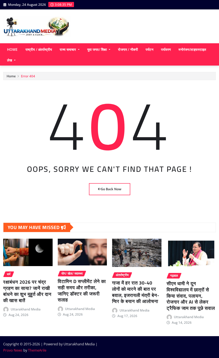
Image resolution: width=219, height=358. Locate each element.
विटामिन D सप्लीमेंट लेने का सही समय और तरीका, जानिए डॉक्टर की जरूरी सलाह (82, 290)
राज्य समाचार (68, 49)
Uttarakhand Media (26, 309)
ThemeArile (37, 350)
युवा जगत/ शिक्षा (97, 49)
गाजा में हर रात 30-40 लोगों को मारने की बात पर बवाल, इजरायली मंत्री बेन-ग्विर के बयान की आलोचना (135, 292)
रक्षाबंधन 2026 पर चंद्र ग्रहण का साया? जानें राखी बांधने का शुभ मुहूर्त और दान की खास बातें (27, 291)
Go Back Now (111, 189)
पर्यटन (149, 49)
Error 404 (28, 76)
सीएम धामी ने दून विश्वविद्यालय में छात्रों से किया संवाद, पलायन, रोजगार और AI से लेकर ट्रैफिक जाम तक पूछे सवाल (191, 295)
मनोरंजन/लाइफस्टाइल (192, 49)
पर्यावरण (166, 49)
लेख (10, 60)
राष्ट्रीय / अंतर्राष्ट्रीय (38, 49)
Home (12, 49)
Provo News (12, 350)
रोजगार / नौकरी (128, 49)
